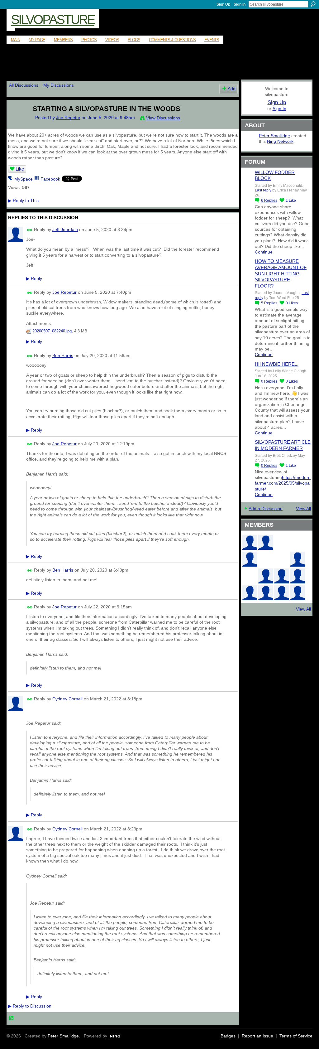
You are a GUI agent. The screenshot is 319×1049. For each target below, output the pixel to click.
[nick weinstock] (281, 559)
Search (313, 4)
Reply (34, 278)
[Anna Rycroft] (265, 592)
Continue (264, 251)
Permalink (30, 230)
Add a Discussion (266, 508)
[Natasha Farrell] (249, 559)
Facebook (50, 178)
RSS (11, 1018)
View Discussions (163, 117)
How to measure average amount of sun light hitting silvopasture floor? (281, 273)
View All (303, 508)
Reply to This (23, 200)
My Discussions (58, 85)
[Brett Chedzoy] (281, 542)
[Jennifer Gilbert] (281, 592)
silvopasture (52, 19)
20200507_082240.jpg (52, 331)
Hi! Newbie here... (276, 364)
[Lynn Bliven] (265, 559)
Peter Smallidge (274, 135)
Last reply (263, 190)
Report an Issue (257, 1035)
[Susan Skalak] (249, 592)
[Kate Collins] (249, 542)
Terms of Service (295, 1035)
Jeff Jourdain (65, 229)
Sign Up (223, 4)
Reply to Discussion (29, 1005)
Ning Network (280, 141)
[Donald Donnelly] (265, 575)
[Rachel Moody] (265, 542)
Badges (228, 1035)
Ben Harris (62, 355)
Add (232, 88)
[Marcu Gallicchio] (297, 559)
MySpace (23, 178)
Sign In (239, 4)
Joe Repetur (68, 117)
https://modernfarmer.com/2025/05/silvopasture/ (283, 483)
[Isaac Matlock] (249, 575)
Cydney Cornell (67, 698)
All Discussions (23, 85)
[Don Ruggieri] (281, 575)
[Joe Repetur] (16, 121)
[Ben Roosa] (297, 542)
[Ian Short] (297, 592)
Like (20, 169)
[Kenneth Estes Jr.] (297, 575)
